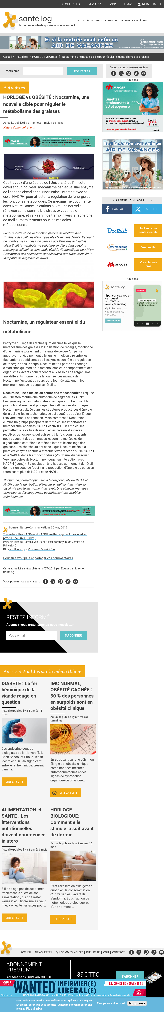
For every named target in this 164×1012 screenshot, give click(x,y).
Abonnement (111, 20)
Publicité (93, 952)
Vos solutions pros (148, 264)
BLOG (146, 20)
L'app (112, 4)
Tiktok (136, 73)
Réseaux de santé (131, 20)
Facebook (113, 73)
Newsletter (43, 952)
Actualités (83, 20)
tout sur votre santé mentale (148, 230)
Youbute (143, 73)
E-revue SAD (95, 4)
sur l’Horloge (17, 549)
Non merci (137, 1003)
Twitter (121, 73)
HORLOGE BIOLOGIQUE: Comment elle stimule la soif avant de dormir (72, 822)
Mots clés (12, 71)
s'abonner (129, 976)
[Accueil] (10, 21)
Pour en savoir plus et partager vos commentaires (38, 558)
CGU (106, 952)
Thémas (126, 4)
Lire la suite (14, 781)
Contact (118, 952)
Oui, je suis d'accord (111, 1003)
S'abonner (73, 635)
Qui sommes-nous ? (69, 952)
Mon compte (152, 4)
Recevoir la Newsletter (132, 200)
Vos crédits (148, 247)
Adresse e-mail (17, 629)
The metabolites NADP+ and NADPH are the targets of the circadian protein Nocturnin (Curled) (45, 536)
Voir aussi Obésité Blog (42, 549)
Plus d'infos (34, 1008)
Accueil (7, 57)
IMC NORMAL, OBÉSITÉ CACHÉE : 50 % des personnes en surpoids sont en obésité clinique (72, 696)
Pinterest (128, 73)
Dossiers (96, 20)
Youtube (75, 581)
